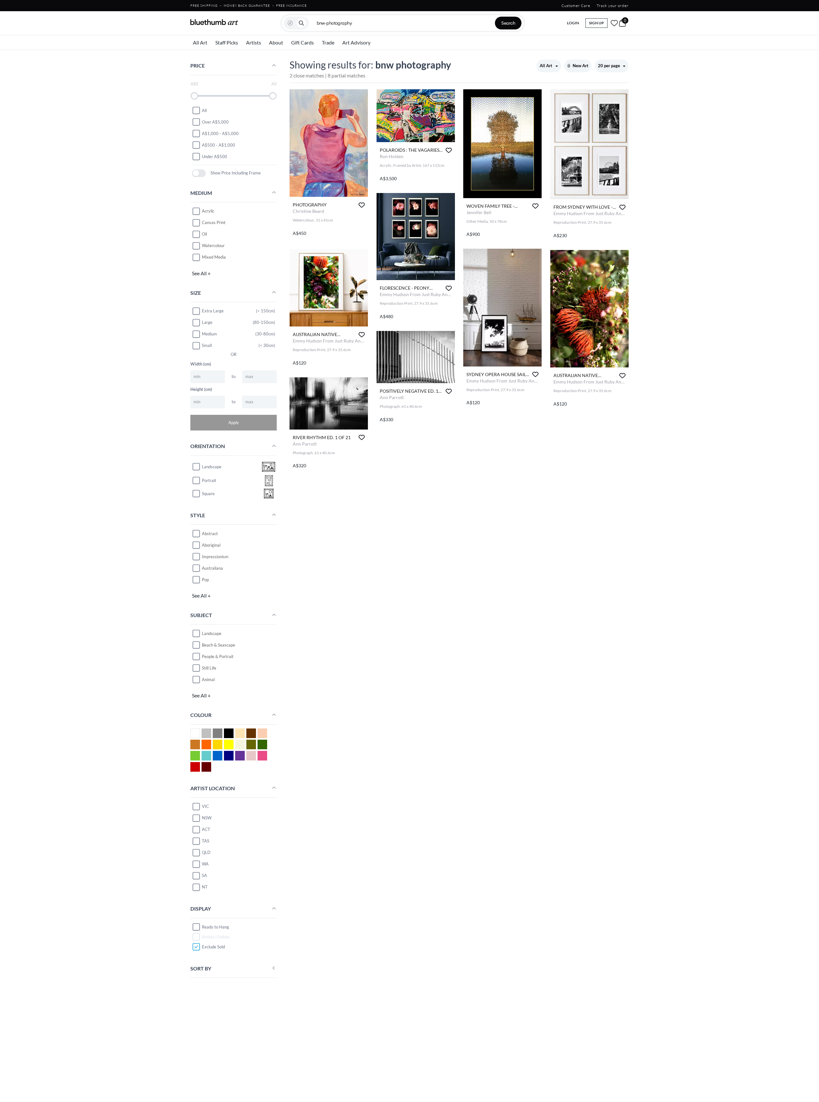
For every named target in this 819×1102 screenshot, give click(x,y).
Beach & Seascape (218, 644)
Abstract (210, 533)
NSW (206, 817)
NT (205, 886)
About (276, 42)
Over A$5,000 (215, 121)
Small (207, 345)
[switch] (199, 173)
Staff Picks (226, 42)
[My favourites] (614, 23)
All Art (200, 42)
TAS (205, 840)
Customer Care (575, 5)
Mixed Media (214, 257)
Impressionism (215, 556)
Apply (233, 422)
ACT (206, 829)
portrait (209, 480)
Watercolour (213, 245)
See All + (201, 273)
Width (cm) (200, 363)
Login (573, 22)
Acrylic (208, 210)
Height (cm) (201, 388)
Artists (253, 42)
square (208, 493)
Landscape (211, 633)
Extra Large (213, 310)
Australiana (212, 567)
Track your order (613, 5)
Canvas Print (214, 222)
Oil (204, 234)
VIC (205, 806)
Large (207, 322)
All (204, 110)
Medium (209, 333)
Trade (328, 42)
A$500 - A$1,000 (218, 144)
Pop (205, 579)
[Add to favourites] (362, 205)
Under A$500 (214, 156)
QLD (206, 852)
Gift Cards (302, 42)
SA (204, 875)
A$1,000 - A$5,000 (220, 133)
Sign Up (596, 22)
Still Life (209, 667)
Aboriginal (211, 544)
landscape (211, 466)
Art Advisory (356, 42)
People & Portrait (218, 656)
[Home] (214, 22)
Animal (208, 679)
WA (205, 863)
